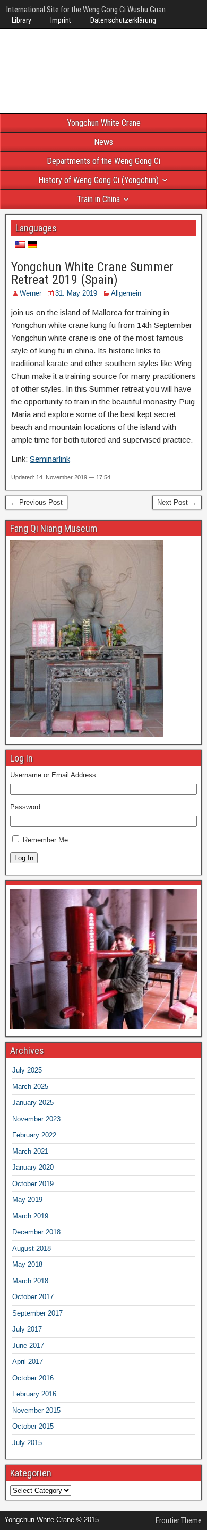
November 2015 (36, 1410)
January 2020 (33, 1167)
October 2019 (33, 1184)
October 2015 (33, 1426)
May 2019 (27, 1200)
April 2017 (27, 1361)
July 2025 (27, 1070)
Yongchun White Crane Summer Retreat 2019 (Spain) (92, 273)
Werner (30, 293)
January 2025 (33, 1103)
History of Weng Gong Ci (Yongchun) (98, 180)
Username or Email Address (53, 775)
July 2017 (27, 1329)
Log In (23, 858)
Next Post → (177, 502)
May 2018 (27, 1264)
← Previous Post (36, 502)
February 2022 (34, 1135)
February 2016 (34, 1394)
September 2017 (37, 1313)
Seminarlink (50, 458)
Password (25, 807)
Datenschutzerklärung (123, 20)
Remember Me (45, 840)
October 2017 (33, 1297)
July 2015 (27, 1443)
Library (21, 20)
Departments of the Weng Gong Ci (103, 161)
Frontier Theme (179, 1520)
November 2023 (36, 1119)
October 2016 (33, 1378)
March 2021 (30, 1151)
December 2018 (36, 1232)
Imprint (60, 20)
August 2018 (31, 1248)
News (103, 142)
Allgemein (126, 293)
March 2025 (30, 1087)
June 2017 (28, 1346)
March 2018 (30, 1281)
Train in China (98, 199)
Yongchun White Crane (104, 123)
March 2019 (30, 1216)
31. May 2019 (76, 293)
